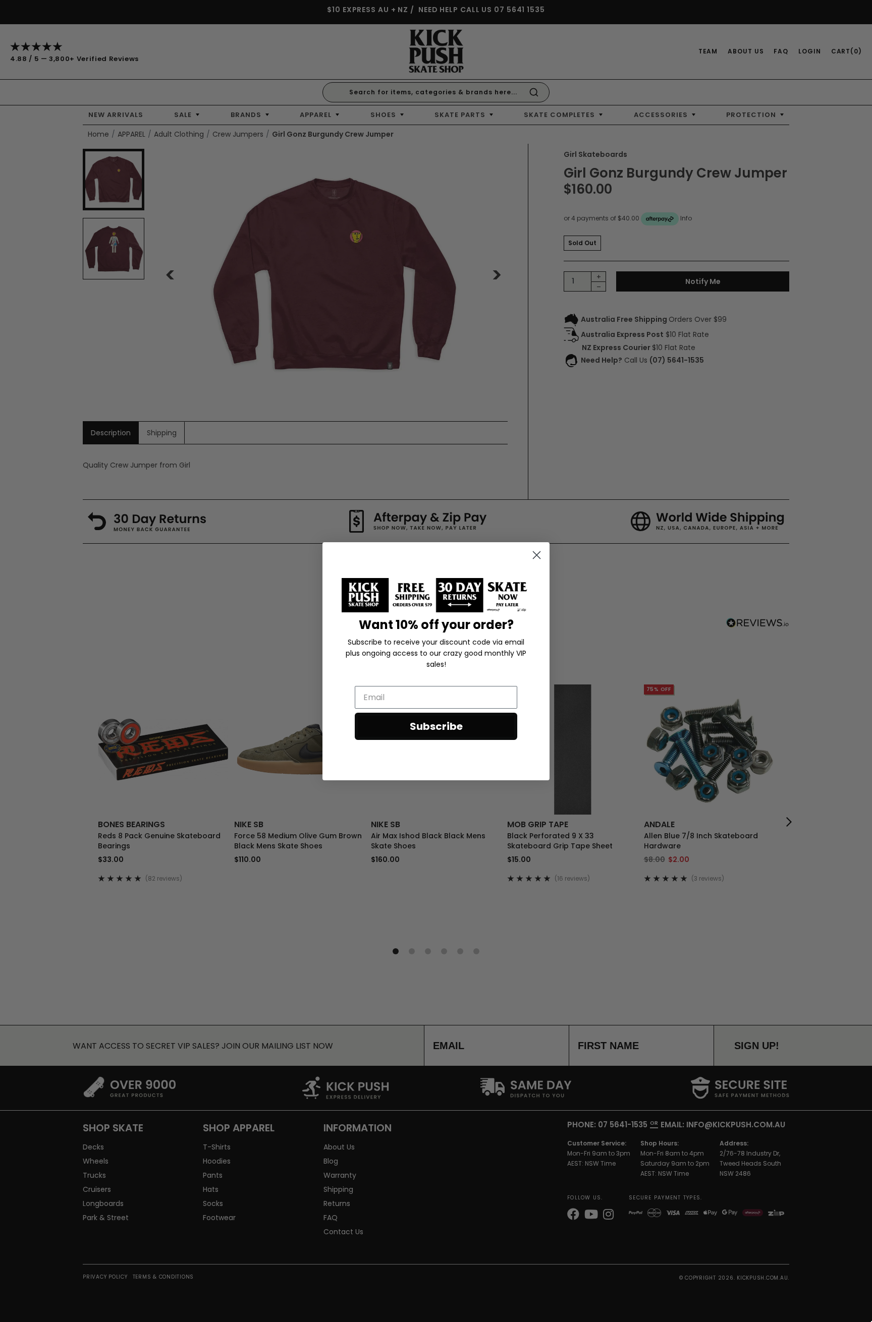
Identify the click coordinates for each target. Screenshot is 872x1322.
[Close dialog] (537, 555)
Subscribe (436, 726)
